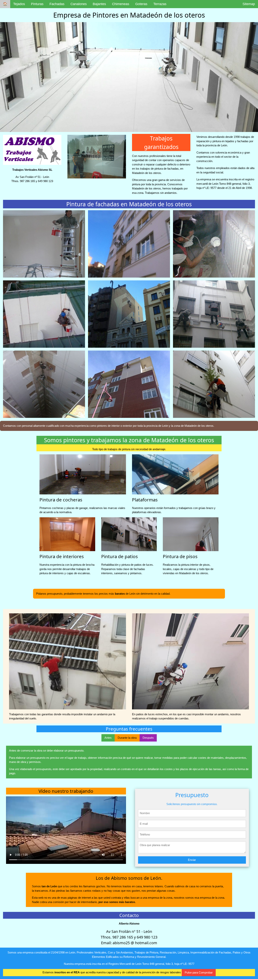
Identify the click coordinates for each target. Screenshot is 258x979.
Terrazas (159, 4)
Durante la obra (127, 737)
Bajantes (99, 4)
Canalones (78, 4)
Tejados (19, 4)
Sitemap (249, 4)
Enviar (192, 859)
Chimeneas (120, 4)
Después (148, 737)
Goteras (141, 4)
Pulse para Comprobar (199, 972)
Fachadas (56, 4)
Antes (108, 737)
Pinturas (37, 4)
